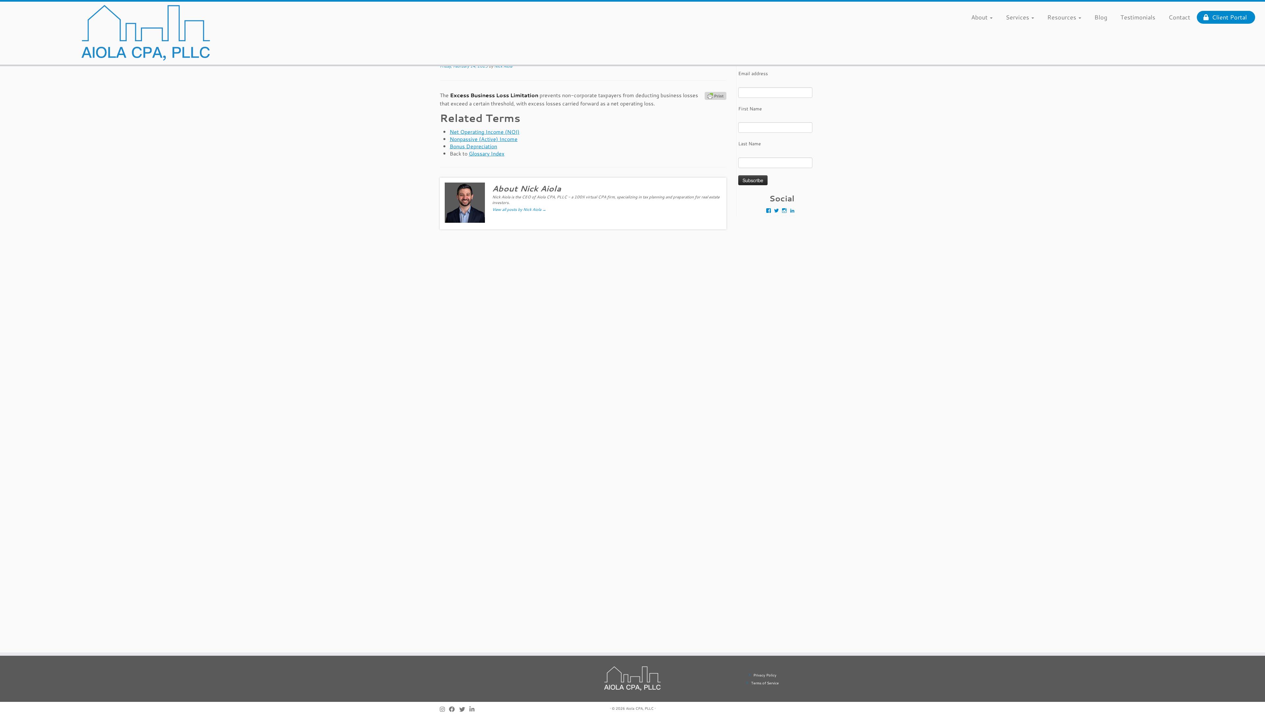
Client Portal (1228, 17)
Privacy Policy (764, 675)
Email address (753, 73)
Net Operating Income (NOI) (485, 131)
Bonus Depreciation (473, 146)
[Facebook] (454, 709)
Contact (1179, 17)
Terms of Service (765, 683)
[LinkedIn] (474, 709)
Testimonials (1137, 17)
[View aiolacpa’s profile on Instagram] (784, 210)
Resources (1062, 17)
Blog (1100, 17)
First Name (750, 108)
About (980, 17)
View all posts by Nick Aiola (519, 209)
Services (1018, 17)
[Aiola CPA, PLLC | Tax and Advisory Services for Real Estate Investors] (146, 33)
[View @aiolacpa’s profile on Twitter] (776, 210)
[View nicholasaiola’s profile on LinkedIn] (792, 210)
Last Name (749, 143)
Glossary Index (486, 153)
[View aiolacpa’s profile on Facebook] (768, 210)
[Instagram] (444, 709)
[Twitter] (464, 709)
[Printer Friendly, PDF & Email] (715, 95)
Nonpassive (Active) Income (484, 139)
